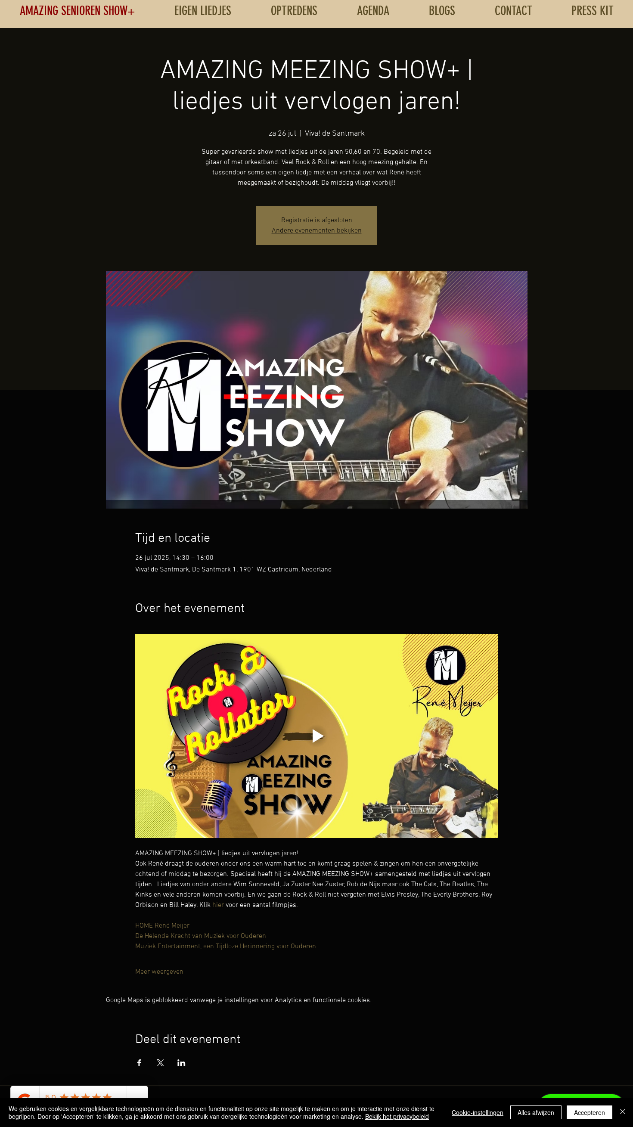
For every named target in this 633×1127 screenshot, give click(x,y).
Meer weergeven (159, 972)
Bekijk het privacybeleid (397, 1116)
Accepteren (589, 1112)
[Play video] (316, 736)
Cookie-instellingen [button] (477, 1112)
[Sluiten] (622, 1112)
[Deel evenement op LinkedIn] (181, 1062)
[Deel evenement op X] (160, 1062)
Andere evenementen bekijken (317, 231)
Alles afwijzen (536, 1112)
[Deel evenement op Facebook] (139, 1062)
